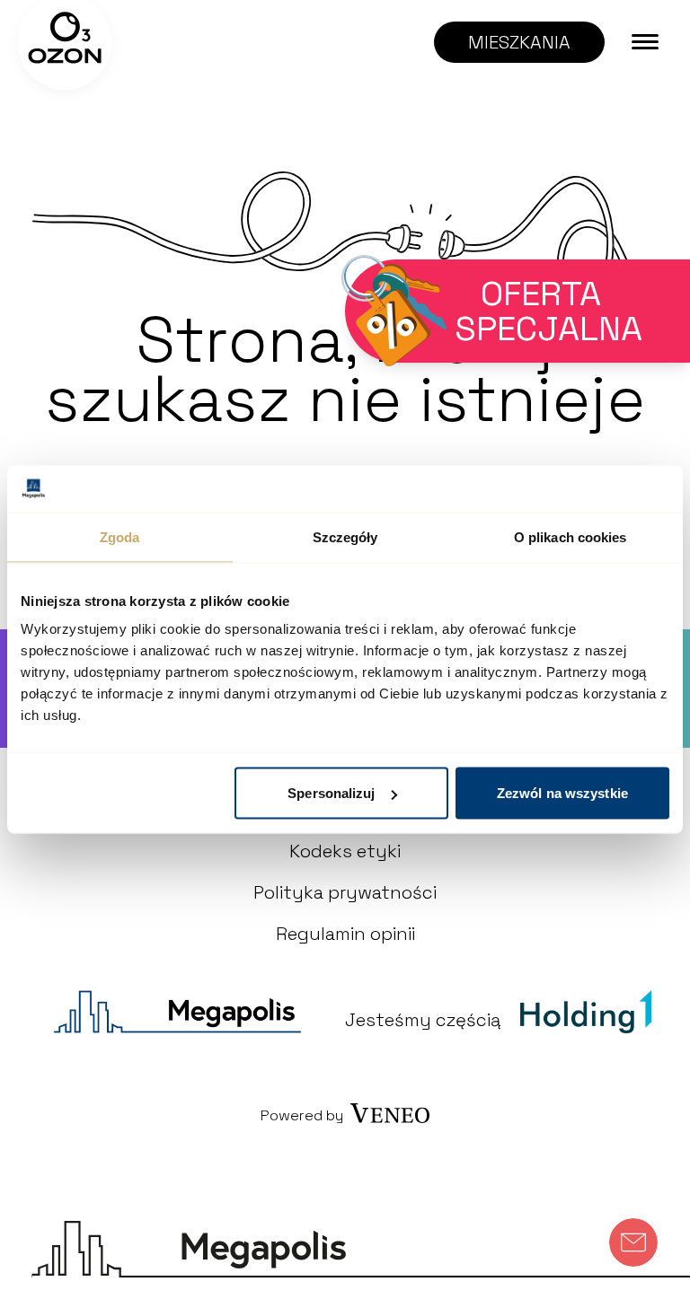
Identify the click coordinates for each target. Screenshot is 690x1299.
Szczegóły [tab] (345, 536)
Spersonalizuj (331, 793)
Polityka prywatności (345, 892)
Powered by (302, 1115)
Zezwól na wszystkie (562, 793)
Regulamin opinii (345, 933)
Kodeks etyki (345, 851)
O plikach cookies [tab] (570, 536)
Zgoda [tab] (120, 536)
